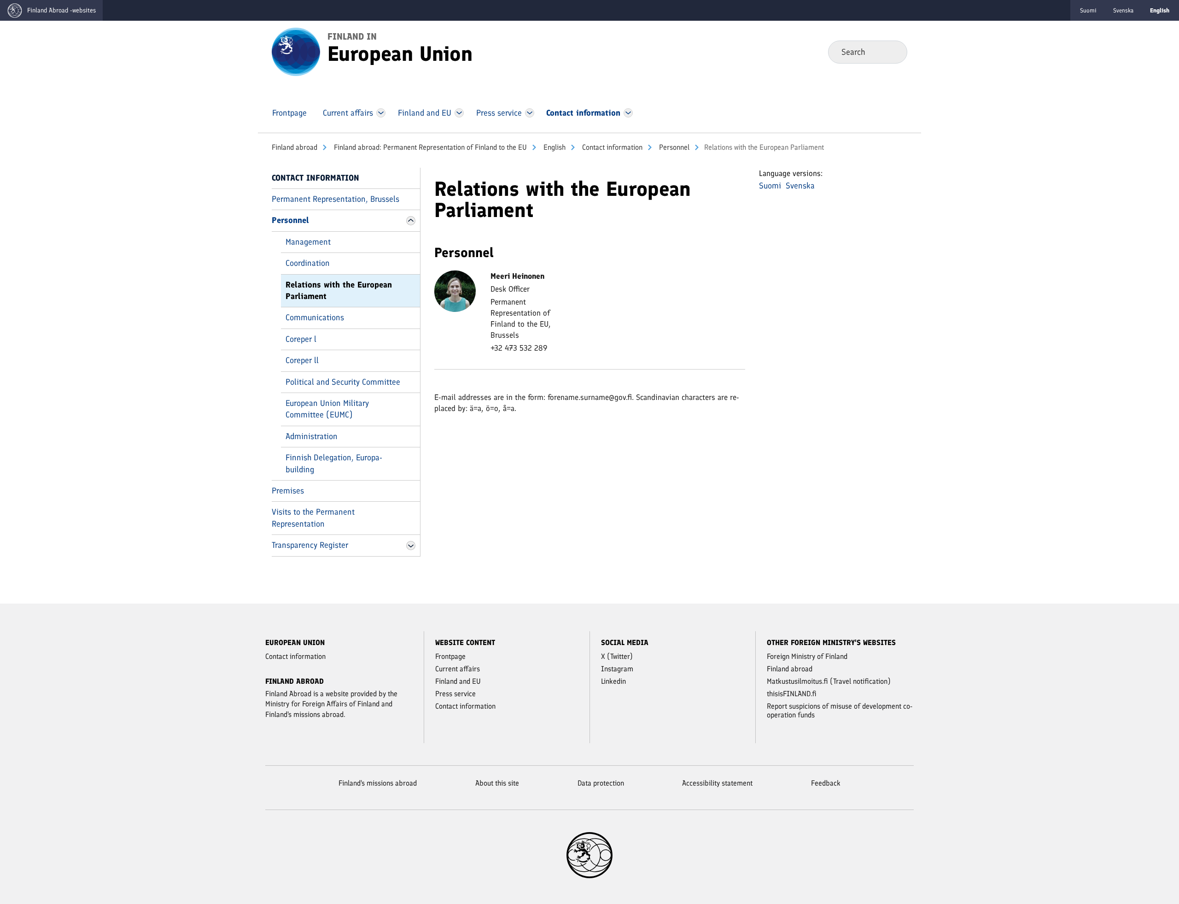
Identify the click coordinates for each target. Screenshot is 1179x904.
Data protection (601, 783)
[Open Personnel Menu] (411, 220)
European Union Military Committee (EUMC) (327, 409)
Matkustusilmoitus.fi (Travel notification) (829, 681)
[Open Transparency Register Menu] (411, 545)
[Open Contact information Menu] (628, 113)
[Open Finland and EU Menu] (459, 113)
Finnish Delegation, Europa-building (334, 463)
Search (893, 52)
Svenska (1123, 10)
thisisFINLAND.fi (792, 693)
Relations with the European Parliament (339, 290)
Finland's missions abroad (378, 783)
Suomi (1088, 10)
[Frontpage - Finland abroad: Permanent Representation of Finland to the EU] (296, 51)
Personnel (673, 147)
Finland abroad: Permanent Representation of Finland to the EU (429, 147)
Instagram (617, 668)
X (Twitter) (617, 656)
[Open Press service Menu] (530, 113)
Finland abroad (294, 147)
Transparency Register (310, 545)
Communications (315, 317)
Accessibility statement (717, 783)
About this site (497, 783)
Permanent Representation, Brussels (335, 199)
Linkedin (613, 681)
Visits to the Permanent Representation (313, 517)
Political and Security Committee (343, 382)
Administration (312, 436)
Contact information (611, 147)
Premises (288, 491)
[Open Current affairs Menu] (380, 113)
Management (308, 242)
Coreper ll (302, 360)
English (554, 147)
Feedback (825, 783)
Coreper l (301, 339)
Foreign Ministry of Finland (807, 656)
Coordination (308, 263)
